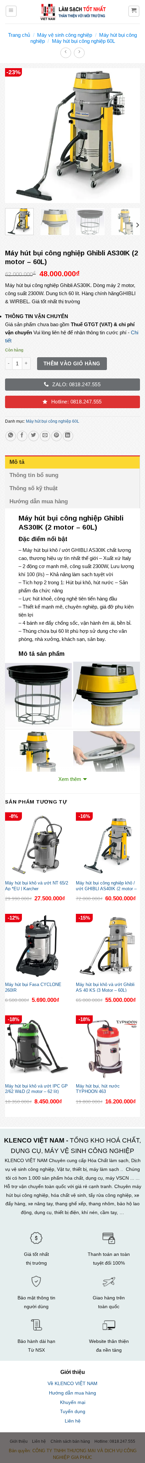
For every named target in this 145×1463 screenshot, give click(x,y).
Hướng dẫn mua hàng (38, 501)
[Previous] (16, 135)
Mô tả (16, 462)
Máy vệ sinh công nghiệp (64, 35)
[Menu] (11, 11)
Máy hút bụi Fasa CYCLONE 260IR (33, 987)
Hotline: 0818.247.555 (114, 1441)
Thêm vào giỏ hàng (72, 363)
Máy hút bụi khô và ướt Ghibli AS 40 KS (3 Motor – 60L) (105, 987)
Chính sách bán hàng (70, 1441)
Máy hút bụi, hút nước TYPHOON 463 (98, 1089)
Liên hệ (73, 1421)
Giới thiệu (19, 1441)
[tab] (72, 462)
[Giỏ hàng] (134, 11)
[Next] (129, 135)
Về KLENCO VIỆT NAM (72, 1383)
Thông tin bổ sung (33, 475)
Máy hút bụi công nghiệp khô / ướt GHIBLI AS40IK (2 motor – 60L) (106, 885)
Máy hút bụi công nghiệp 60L (83, 41)
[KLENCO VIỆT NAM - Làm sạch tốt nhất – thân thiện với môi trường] (72, 12)
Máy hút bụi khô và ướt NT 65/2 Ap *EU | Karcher (36, 885)
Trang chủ (19, 35)
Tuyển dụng (72, 1411)
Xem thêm (69, 779)
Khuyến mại (72, 1402)
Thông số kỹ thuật (34, 488)
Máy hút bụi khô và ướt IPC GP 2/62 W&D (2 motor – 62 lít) (36, 1089)
